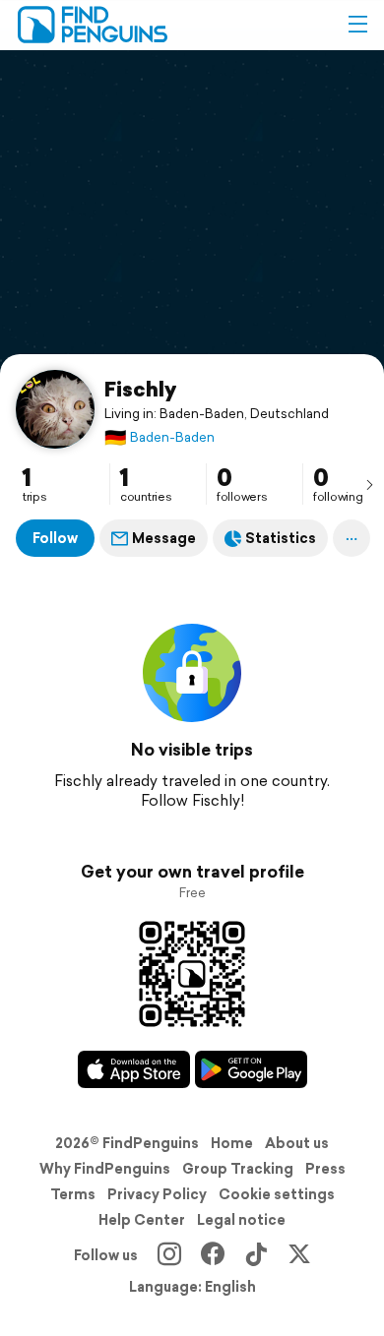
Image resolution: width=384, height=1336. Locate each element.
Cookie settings (277, 1194)
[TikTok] (256, 1255)
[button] (357, 24)
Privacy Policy (157, 1194)
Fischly (140, 388)
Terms (73, 1194)
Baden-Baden (159, 437)
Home (232, 1143)
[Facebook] (212, 1255)
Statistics (280, 538)
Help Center (141, 1220)
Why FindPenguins (104, 1169)
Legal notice (241, 1220)
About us (297, 1143)
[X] (299, 1255)
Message (164, 538)
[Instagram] (169, 1255)
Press (325, 1169)
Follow (55, 538)
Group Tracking (237, 1169)
